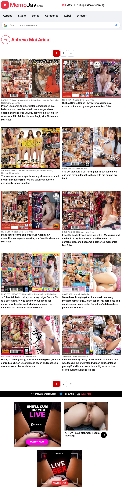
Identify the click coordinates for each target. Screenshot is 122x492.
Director (81, 15)
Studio (22, 15)
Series (35, 15)
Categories (51, 15)
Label (67, 15)
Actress (7, 15)
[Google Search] (116, 25)
